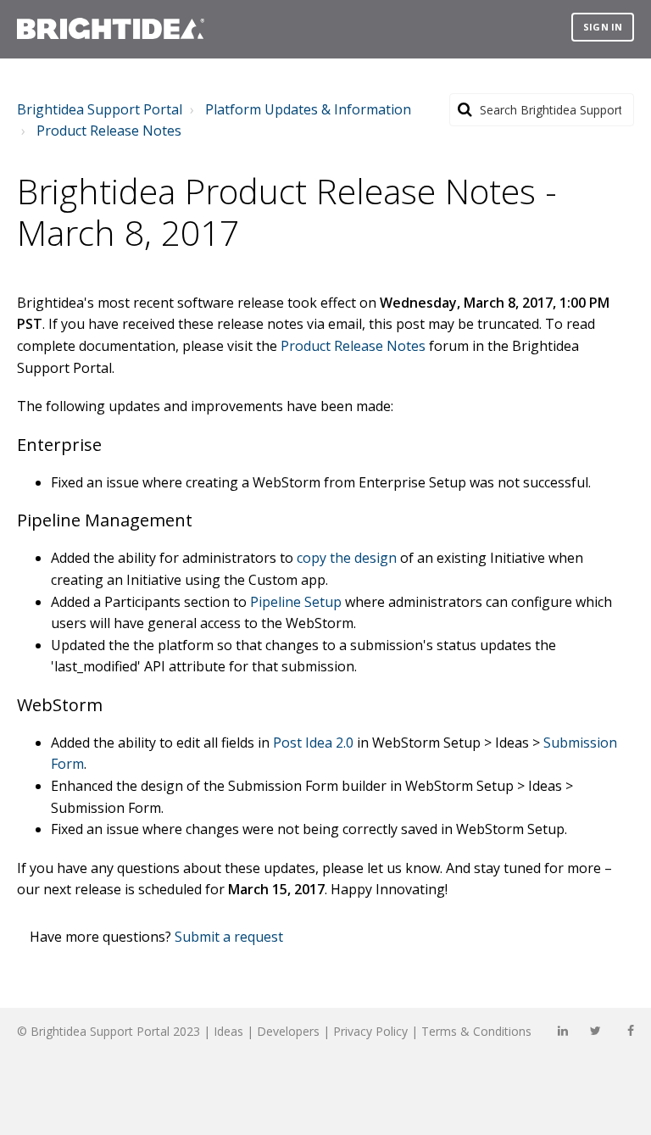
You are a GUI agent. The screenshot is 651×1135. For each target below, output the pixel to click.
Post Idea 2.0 (313, 742)
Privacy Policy (370, 1031)
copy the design (347, 557)
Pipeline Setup (296, 602)
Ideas (228, 1031)
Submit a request (229, 936)
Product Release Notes (108, 130)
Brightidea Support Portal (99, 109)
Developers (288, 1031)
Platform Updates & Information (308, 109)
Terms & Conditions (476, 1031)
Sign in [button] (602, 26)
